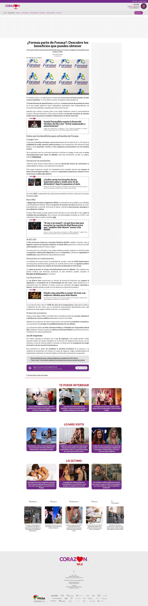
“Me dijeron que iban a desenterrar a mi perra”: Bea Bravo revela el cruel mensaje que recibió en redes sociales (115, 527)
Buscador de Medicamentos (36, 274)
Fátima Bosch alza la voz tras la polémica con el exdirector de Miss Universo (53, 526)
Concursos (25, 13)
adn (98, 596)
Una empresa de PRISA (39, 597)
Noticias (11, 13)
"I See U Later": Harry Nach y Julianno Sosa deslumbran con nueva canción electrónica (58, 360)
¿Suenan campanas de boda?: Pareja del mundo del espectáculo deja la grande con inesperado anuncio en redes (74, 527)
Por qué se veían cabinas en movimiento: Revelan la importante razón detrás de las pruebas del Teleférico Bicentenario (33, 527)
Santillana (70, 596)
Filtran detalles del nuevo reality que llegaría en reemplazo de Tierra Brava (54, 358)
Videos (17, 13)
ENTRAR (135, 1)
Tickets (58, 13)
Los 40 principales (62, 596)
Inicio (5, 13)
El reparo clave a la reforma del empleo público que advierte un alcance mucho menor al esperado (94, 527)
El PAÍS (54, 596)
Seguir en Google (81, 368)
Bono (30, 203)
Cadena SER (87, 596)
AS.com (92, 596)
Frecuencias (50, 13)
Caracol (104, 596)
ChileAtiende (36, 157)
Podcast (42, 13)
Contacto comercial (74, 582)
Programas (34, 13)
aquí (54, 217)
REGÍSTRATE (142, 1)
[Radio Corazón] (12, 6)
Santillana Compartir (79, 596)
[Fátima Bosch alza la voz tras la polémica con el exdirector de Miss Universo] (53, 514)
